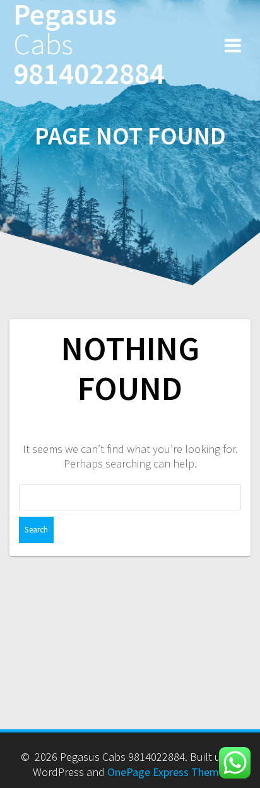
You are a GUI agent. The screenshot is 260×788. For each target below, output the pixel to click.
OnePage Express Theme (166, 772)
